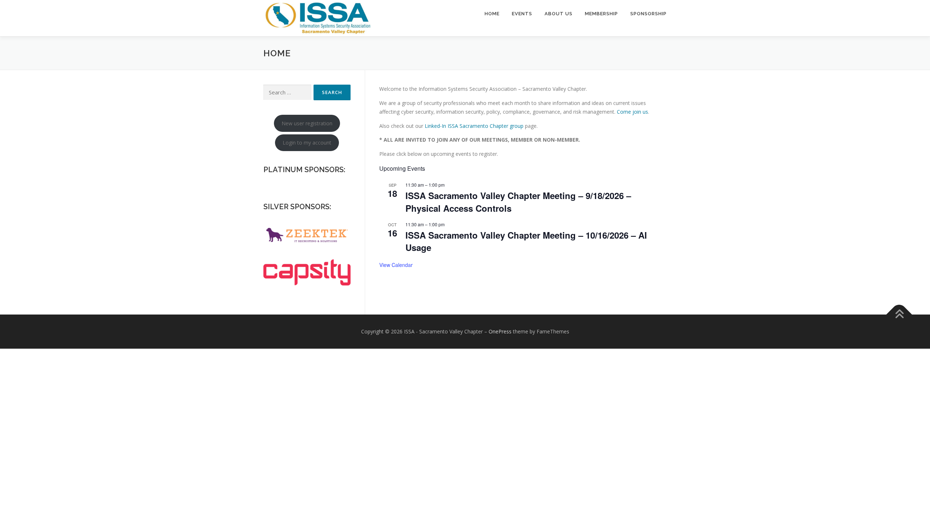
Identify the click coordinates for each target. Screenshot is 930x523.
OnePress (500, 331)
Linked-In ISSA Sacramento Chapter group (474, 125)
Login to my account (307, 142)
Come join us (632, 111)
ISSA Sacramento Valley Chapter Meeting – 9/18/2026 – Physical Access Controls (518, 201)
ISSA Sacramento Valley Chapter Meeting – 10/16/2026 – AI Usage (526, 241)
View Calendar (396, 264)
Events (522, 13)
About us (559, 13)
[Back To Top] (899, 314)
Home (492, 13)
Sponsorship (648, 13)
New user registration (307, 123)
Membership (601, 13)
